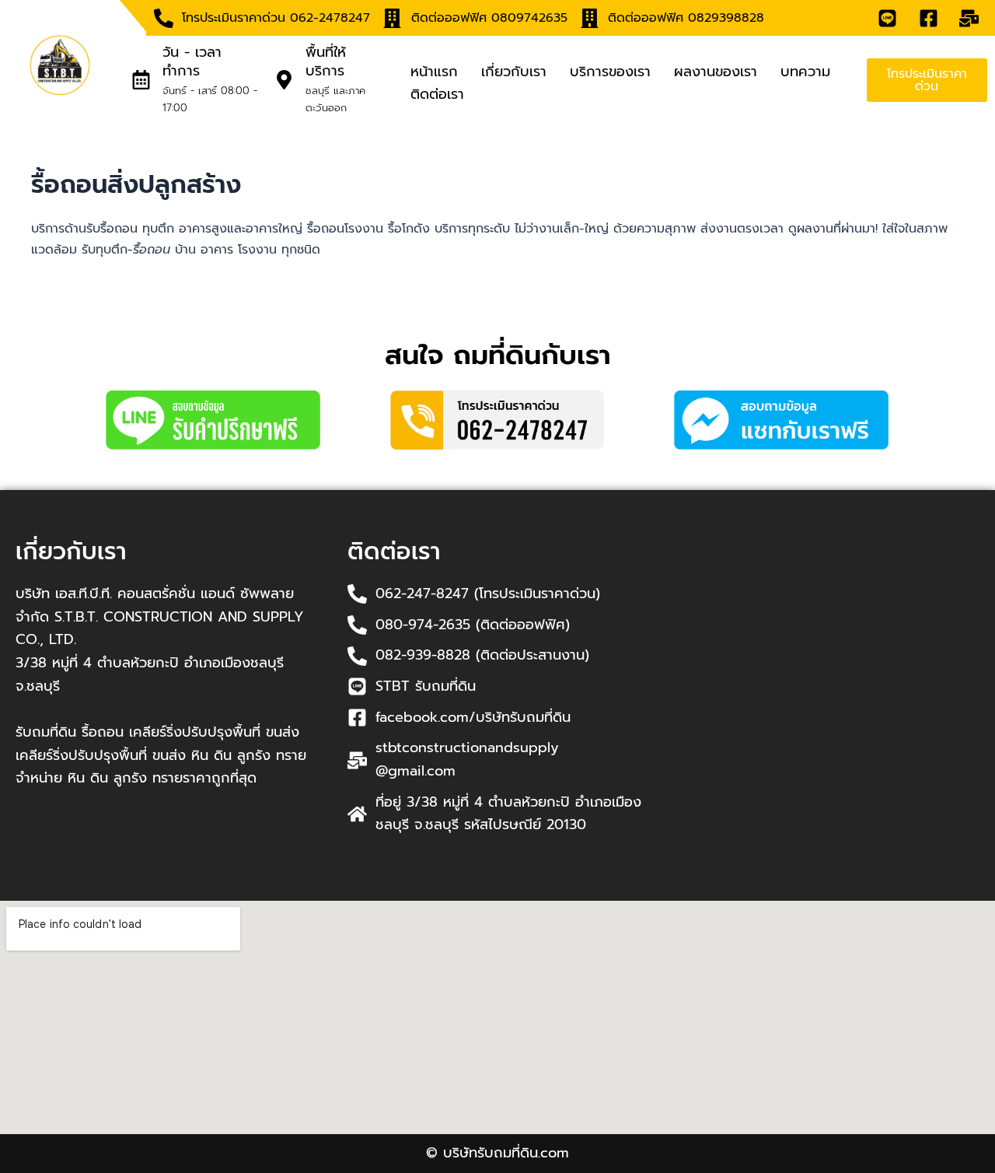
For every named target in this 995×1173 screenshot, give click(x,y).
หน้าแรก (434, 71)
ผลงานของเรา (715, 71)
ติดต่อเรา (437, 94)
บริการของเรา (610, 71)
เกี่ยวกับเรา (513, 71)
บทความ (805, 71)
